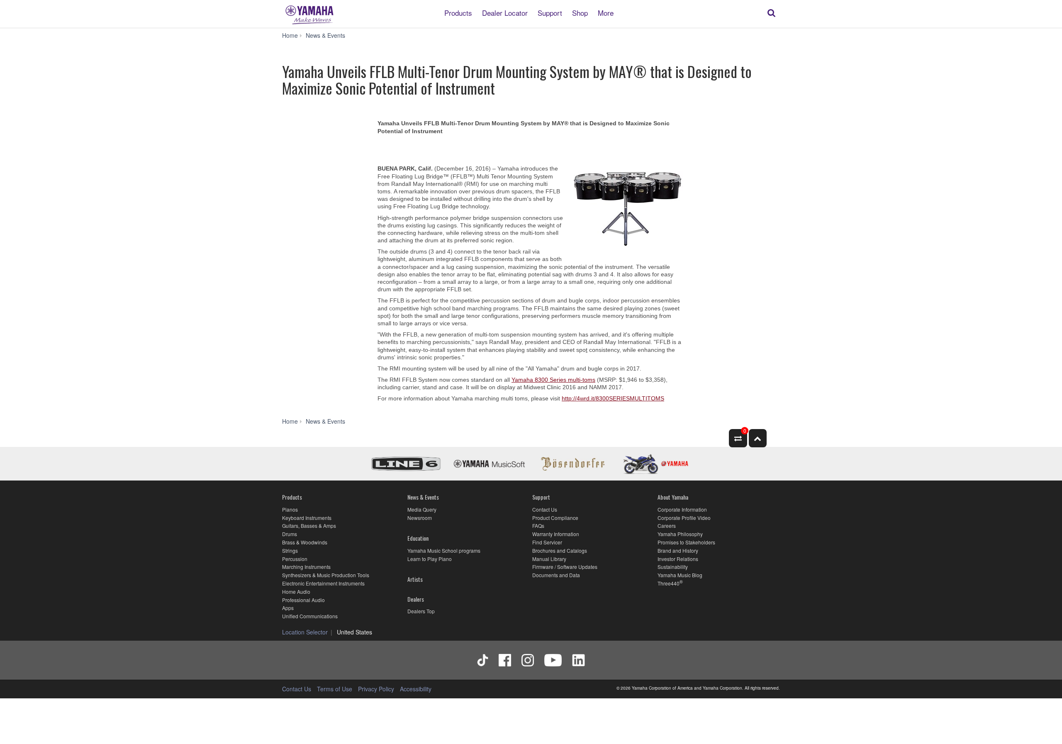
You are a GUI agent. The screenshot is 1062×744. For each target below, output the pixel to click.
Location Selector (305, 632)
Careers (667, 525)
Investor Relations (678, 558)
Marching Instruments (306, 566)
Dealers (415, 599)
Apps (288, 607)
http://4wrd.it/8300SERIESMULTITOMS (613, 398)
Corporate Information (682, 509)
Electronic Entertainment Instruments (323, 583)
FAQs (538, 525)
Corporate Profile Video (684, 517)
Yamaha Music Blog (680, 574)
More (606, 12)
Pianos (290, 509)
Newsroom (419, 517)
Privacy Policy (376, 689)
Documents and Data (556, 574)
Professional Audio (303, 599)
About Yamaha (673, 497)
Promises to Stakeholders (686, 542)
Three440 (669, 583)
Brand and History (678, 550)
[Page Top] (758, 438)
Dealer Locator (505, 12)
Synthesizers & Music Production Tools (325, 574)
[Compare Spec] (738, 438)
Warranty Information (555, 533)
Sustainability (673, 566)
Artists (415, 579)
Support (550, 12)
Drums (289, 533)
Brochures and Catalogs (559, 550)
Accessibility (415, 689)
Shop (580, 12)
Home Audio (296, 591)
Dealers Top (421, 611)
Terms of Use (334, 689)
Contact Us (544, 509)
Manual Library (549, 558)
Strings (290, 550)
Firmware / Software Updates (564, 566)
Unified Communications (310, 616)
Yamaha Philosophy (680, 533)
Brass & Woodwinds (304, 542)
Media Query (421, 509)
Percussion (294, 558)
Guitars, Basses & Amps (309, 525)
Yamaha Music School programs (443, 550)
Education (418, 538)
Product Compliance (555, 517)
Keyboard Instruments (306, 517)
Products (458, 12)
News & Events (423, 497)
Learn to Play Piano (429, 558)
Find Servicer (547, 542)
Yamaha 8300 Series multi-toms (553, 379)
